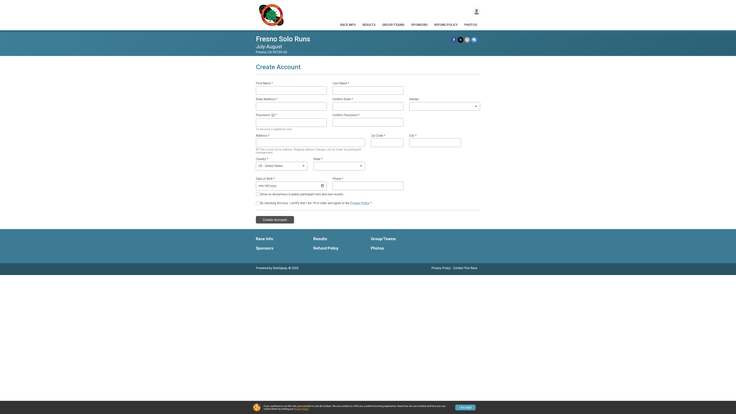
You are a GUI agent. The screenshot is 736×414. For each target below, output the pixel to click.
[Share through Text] (474, 40)
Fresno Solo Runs (283, 39)
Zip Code (378, 135)
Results (368, 25)
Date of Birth (265, 179)
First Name (264, 83)
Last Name (341, 83)
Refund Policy (446, 25)
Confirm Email (343, 99)
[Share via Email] (467, 40)
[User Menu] (476, 11)
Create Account (275, 220)
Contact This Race (465, 268)
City (412, 135)
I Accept (465, 407)
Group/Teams (393, 25)
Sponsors (419, 25)
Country (262, 159)
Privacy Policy (359, 203)
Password (266, 115)
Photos (470, 25)
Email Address (267, 99)
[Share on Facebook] (454, 40)
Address (262, 135)
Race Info (348, 25)
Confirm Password (346, 115)
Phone (338, 179)
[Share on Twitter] (460, 40)
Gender (414, 99)
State (318, 159)
